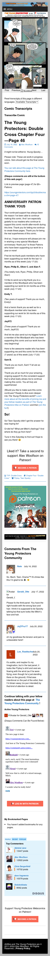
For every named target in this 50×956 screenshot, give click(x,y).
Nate (19, 566)
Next (34, 90)
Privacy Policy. (23, 948)
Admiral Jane (20, 848)
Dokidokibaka (20, 884)
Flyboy (16, 478)
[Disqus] (25, 758)
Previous (16, 90)
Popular (22, 839)
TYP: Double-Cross (14, 475)
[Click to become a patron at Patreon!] (25, 467)
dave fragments (21, 875)
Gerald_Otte (23, 591)
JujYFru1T (22, 626)
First (7, 90)
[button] (9, 9)
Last (43, 90)
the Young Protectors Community (22, 701)
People (8, 839)
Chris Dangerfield (22, 866)
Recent (15, 839)
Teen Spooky (25, 478)
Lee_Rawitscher (25, 651)
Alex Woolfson (27, 144)
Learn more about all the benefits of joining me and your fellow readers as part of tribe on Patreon (25, 400)
